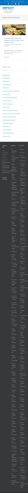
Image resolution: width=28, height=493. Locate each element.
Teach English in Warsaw (14, 424)
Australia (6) (6, 78)
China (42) (6, 87)
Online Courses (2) (8, 104)
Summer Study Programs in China (14, 290)
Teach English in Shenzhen (14, 407)
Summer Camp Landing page (14, 282)
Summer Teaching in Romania (14, 313)
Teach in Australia (14, 447)
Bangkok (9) (6, 81)
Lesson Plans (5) (7, 100)
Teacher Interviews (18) (9, 117)
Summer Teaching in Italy (14, 297)
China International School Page (14, 158)
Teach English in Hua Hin (14, 366)
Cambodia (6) (7, 84)
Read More (6, 57)
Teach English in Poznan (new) (14, 388)
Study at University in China (14, 264)
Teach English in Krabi (14, 380)
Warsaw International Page (14, 482)
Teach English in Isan (14, 373)
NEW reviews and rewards (14, 231)
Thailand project (14, 465)
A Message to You (14, 151)
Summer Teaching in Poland (14, 305)
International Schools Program (14, 204)
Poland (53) (6, 107)
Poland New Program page (14, 239)
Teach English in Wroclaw (14, 432)
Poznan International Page (14, 246)
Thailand (14, 451)
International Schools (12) (10, 97)
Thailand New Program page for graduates (14, 458)
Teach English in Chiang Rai (14, 349)
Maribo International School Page (14, 211)
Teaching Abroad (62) (9, 120)
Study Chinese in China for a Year (14, 273)
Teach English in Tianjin (14, 415)
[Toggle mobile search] (22, 7)
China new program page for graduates (14, 167)
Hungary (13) (6, 94)
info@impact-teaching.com (17, 1)
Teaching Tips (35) (8, 123)
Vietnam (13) (6, 136)
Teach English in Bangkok (14, 331)
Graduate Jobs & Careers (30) (11, 91)
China (16, 44)
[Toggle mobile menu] (25, 7)
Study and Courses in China (14, 257)
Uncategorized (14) (8, 133)
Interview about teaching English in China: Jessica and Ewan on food (14, 40)
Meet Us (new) (14, 217)
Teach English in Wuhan (14, 440)
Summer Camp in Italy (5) (10, 110)
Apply (22, 149)
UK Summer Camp (14, 475)
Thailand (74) (6, 126)
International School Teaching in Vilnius (14, 196)
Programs (14, 251)
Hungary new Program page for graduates (14, 186)
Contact (22, 152)
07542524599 (6, 162)
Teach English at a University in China (14, 322)
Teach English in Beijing (14, 340)
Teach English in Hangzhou (14, 358)
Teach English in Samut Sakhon (14, 398)
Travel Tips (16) (7, 130)
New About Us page (14, 223)
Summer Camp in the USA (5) (11, 113)
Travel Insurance (14, 470)
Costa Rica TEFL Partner (14, 176)
